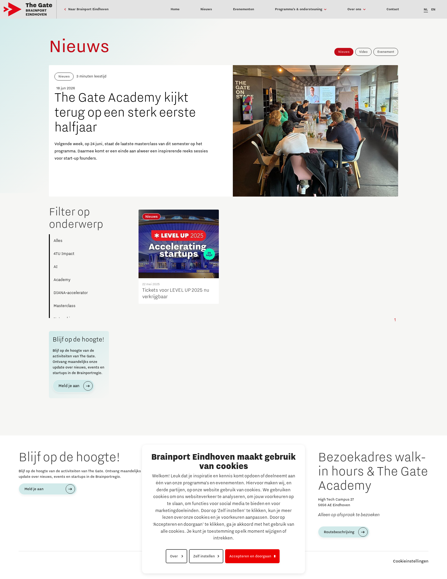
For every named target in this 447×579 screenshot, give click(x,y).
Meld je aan (68, 386)
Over (174, 556)
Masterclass (64, 306)
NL (426, 9)
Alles (58, 240)
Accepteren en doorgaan (250, 556)
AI (56, 266)
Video (363, 52)
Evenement (385, 52)
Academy (62, 280)
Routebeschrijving (339, 532)
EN (433, 9)
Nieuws (343, 52)
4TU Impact (64, 253)
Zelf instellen (204, 556)
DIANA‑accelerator (71, 293)
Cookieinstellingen (410, 561)
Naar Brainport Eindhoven (87, 9)
